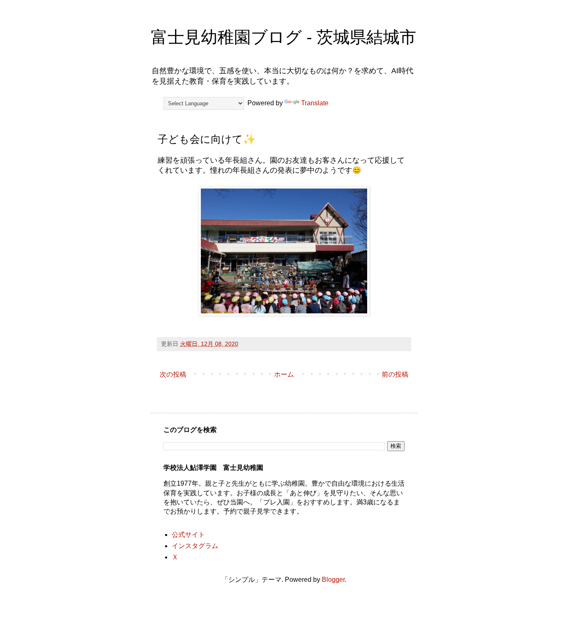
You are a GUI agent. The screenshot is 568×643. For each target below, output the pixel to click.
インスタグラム (195, 545)
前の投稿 (395, 374)
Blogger (333, 579)
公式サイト (188, 534)
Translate (314, 103)
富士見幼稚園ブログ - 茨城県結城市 (283, 37)
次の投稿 (173, 374)
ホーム (284, 374)
